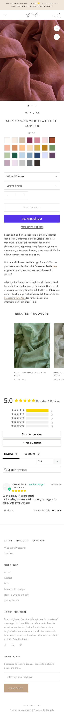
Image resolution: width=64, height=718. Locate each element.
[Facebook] (5, 645)
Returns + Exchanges (14, 589)
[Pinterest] (21, 645)
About (7, 572)
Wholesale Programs (14, 547)
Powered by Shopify (43, 710)
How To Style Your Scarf (16, 594)
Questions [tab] (29, 453)
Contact (8, 577)
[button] (54, 510)
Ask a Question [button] (33, 442)
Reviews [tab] (8, 453)
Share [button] (10, 510)
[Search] (53, 15)
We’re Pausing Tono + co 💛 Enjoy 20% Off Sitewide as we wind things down (32, 5)
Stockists (8, 553)
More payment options (32, 226)
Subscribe (16, 688)
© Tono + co (32, 705)
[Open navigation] (4, 15)
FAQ (6, 583)
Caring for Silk (11, 600)
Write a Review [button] (33, 434)
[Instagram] (13, 645)
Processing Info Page (15, 298)
